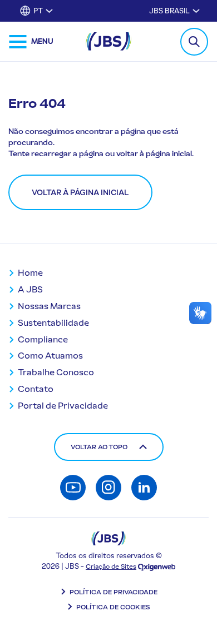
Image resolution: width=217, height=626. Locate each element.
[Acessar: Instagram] (108, 487)
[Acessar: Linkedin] (144, 487)
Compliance (43, 339)
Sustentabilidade (53, 322)
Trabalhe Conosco (56, 372)
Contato (35, 389)
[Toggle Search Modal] (194, 42)
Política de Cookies (113, 607)
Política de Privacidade (113, 592)
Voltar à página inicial (80, 192)
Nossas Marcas (49, 306)
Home (30, 272)
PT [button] (38, 11)
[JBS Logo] (108, 41)
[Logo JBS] (108, 538)
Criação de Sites (111, 566)
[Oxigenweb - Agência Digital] (156, 566)
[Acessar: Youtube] (73, 487)
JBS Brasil (169, 11)
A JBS (30, 289)
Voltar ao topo (99, 447)
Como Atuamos (50, 355)
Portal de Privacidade (63, 405)
